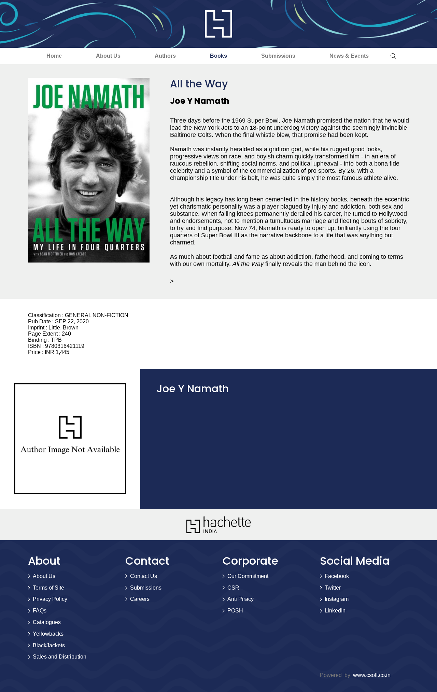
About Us (108, 56)
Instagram (337, 599)
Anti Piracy (240, 599)
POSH (235, 610)
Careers (140, 599)
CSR (233, 588)
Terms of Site (48, 588)
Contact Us (143, 576)
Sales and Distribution (59, 657)
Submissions (278, 56)
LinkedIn (335, 610)
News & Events (349, 56)
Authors (165, 56)
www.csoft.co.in (372, 675)
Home (54, 56)
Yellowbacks (48, 634)
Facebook (337, 576)
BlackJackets (49, 645)
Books (218, 56)
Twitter (333, 588)
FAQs (39, 610)
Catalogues (47, 622)
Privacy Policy (50, 599)
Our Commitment (247, 576)
